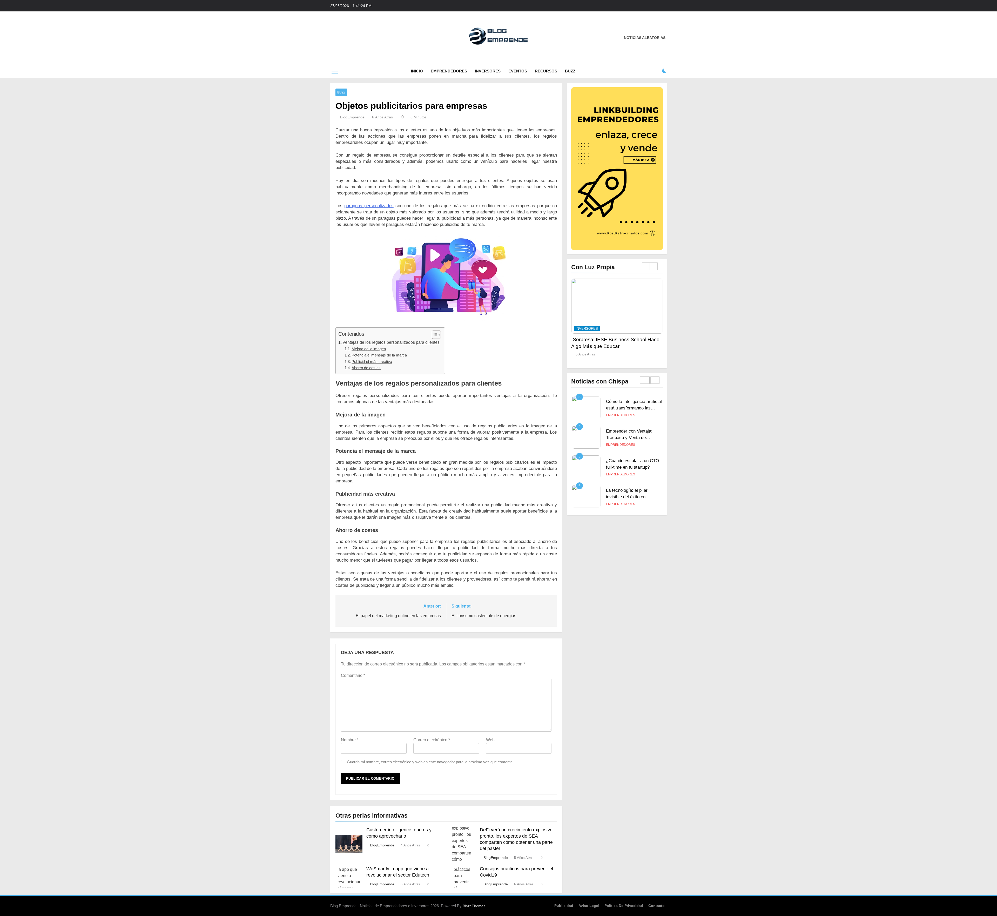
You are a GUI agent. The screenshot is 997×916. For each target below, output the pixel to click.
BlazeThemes (474, 906)
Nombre (349, 740)
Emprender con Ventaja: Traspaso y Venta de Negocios (629, 437)
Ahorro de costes (366, 368)
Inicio (417, 71)
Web (490, 740)
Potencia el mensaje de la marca (379, 355)
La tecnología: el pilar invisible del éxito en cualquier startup (627, 497)
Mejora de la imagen (369, 349)
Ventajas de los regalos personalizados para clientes (391, 342)
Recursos (546, 71)
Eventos (517, 71)
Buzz (570, 71)
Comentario (353, 675)
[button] (434, 334)
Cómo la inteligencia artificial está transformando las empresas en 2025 (634, 408)
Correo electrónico (431, 740)
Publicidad (563, 906)
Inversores (488, 71)
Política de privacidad (623, 906)
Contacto (656, 906)
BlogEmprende (352, 117)
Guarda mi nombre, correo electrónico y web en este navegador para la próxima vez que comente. (430, 762)
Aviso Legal (588, 906)
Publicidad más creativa (372, 361)
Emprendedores (449, 71)
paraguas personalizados (368, 205)
